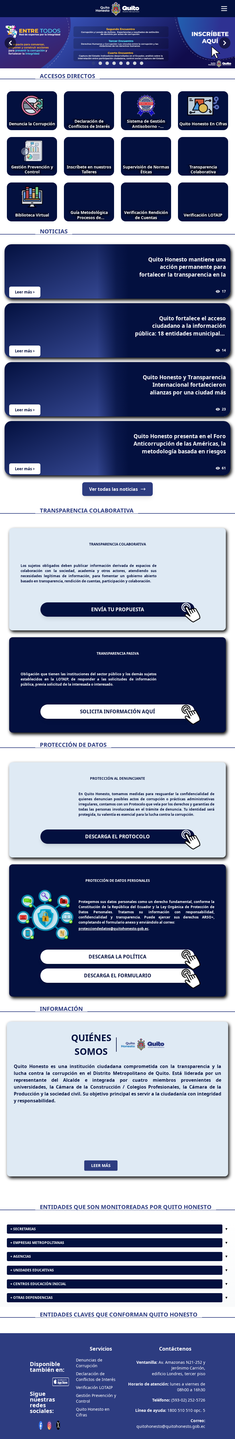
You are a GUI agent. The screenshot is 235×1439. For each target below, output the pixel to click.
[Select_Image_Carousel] (93, 63)
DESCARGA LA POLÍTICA (117, 983)
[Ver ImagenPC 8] (117, 42)
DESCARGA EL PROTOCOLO (117, 863)
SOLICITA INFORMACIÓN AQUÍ (117, 735)
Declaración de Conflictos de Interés (95, 1425)
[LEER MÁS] (117, 1159)
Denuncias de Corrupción (89, 1411)
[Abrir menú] (224, 8)
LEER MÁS (101, 1192)
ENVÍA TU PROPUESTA (117, 609)
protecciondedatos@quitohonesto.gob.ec (113, 955)
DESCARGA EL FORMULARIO (117, 1002)
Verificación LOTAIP (94, 1436)
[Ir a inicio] (117, 8)
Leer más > (25, 292)
